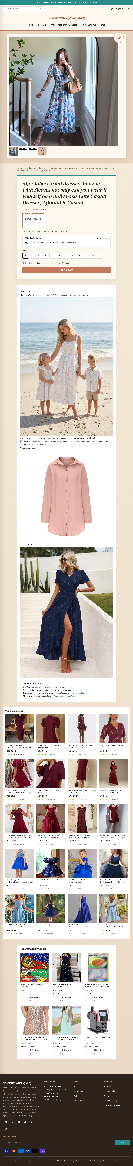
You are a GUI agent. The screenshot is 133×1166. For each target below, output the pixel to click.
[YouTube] (18, 1122)
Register (119, 9)
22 (86, 255)
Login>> (28, 1000)
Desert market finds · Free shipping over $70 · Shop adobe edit (66, 3)
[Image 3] (32, 151)
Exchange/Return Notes (31, 683)
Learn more (62, 231)
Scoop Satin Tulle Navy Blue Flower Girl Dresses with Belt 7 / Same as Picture (112, 881)
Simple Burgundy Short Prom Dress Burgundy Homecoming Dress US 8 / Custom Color (113, 836)
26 (100, 255)
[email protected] (77, 693)
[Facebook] (5, 1122)
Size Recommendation (45, 263)
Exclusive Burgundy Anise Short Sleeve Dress (49, 791)
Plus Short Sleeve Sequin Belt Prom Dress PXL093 (65, 985)
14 (59, 255)
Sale (103, 25)
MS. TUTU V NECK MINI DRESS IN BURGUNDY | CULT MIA (80, 746)
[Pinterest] (5, 1128)
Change (105, 238)
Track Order (79, 1101)
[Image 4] (42, 151)
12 (52, 255)
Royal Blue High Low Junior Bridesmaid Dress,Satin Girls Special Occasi (82, 926)
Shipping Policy (110, 1101)
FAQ (75, 1096)
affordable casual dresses (64, 25)
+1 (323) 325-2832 (51, 1093)
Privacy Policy (110, 1091)
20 (79, 255)
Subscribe (122, 1142)
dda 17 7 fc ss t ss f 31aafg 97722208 (98, 1037)
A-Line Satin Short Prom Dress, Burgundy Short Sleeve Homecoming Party (51, 836)
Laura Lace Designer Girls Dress (49, 925)
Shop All (42, 25)
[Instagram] (12, 1122)
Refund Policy (109, 1086)
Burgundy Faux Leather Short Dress (112, 745)
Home (30, 25)
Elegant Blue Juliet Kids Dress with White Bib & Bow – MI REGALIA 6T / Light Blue (112, 926)
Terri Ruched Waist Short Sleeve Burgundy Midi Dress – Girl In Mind (18, 746)
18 (73, 255)
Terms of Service (111, 1096)
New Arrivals (89, 25)
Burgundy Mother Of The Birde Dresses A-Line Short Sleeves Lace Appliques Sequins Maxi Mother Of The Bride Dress (81, 836)
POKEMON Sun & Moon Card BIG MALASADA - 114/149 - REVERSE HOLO (98, 985)
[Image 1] (13, 151)
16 (66, 255)
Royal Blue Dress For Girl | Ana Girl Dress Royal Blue (81, 881)
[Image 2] (23, 151)
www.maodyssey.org (66, 17)
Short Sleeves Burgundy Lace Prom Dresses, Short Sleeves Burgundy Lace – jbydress (18, 836)
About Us (77, 1086)
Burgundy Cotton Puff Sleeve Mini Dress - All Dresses (49, 746)
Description (25, 291)
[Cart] (127, 9)
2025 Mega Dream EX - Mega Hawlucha (31, 985)
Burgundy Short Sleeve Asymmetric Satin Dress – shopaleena (112, 791)
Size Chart (29, 263)
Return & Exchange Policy (65, 696)
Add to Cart (66, 270)
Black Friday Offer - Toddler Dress (50, 880)
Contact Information (113, 1105)
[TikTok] (25, 1122)
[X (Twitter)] (31, 1122)
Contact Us (78, 1091)
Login (111, 9)
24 (93, 255)
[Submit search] (41, 8)
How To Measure (64, 263)
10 (45, 255)
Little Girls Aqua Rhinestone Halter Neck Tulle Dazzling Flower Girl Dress (19, 881)
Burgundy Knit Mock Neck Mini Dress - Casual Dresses (82, 791)
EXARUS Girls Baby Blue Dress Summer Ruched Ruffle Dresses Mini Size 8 (19, 926)
